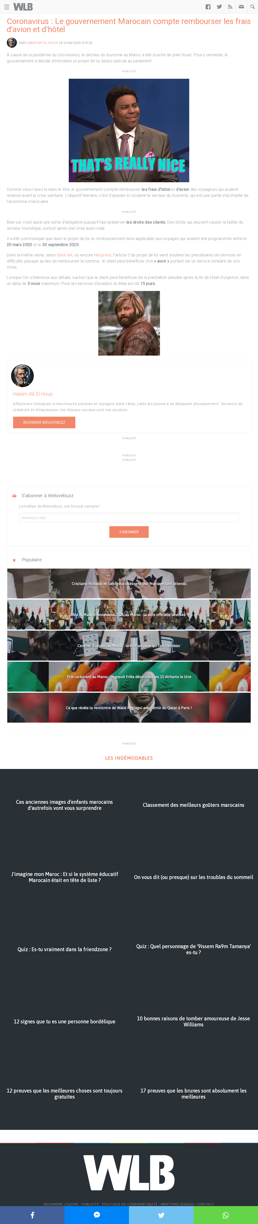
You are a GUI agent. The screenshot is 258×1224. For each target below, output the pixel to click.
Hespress (102, 255)
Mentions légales (177, 1204)
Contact (205, 1204)
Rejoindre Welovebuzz (44, 422)
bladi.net (64, 255)
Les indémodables (129, 758)
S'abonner (129, 532)
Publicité (90, 1204)
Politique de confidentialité (130, 1204)
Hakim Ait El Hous (42, 43)
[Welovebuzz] (23, 7)
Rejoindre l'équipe (61, 1204)
